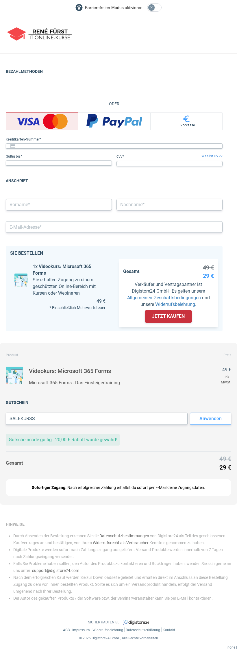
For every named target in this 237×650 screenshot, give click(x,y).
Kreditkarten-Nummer (23, 139)
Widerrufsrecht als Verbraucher (121, 542)
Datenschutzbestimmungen (124, 535)
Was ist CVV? (212, 156)
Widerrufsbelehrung (175, 304)
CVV (119, 156)
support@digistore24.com (55, 570)
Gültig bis (13, 156)
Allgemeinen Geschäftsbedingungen (164, 297)
